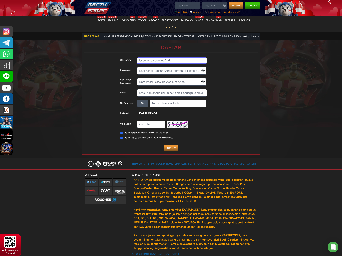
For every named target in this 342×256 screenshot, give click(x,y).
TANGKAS (187, 20)
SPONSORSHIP (248, 163)
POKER (102, 19)
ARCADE (154, 19)
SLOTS (199, 19)
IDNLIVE (113, 19)
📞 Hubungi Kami (213, 12)
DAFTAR (252, 5)
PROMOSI (245, 20)
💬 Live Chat (196, 12)
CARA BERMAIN (206, 163)
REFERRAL (231, 20)
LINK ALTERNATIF (185, 163)
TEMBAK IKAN (214, 19)
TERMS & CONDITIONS (160, 163)
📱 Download (181, 12)
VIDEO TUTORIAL (228, 163)
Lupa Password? (232, 12)
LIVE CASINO (128, 19)
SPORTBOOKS (170, 20)
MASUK (236, 5)
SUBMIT (171, 148)
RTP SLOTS (138, 163)
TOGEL (142, 19)
